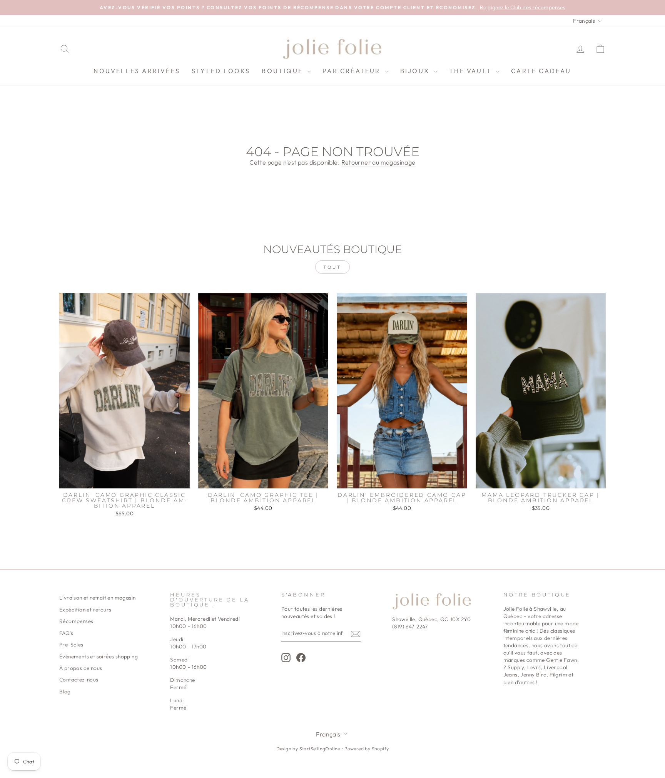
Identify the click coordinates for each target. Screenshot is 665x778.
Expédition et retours (85, 609)
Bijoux (416, 71)
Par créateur (352, 71)
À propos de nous (80, 668)
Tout (332, 267)
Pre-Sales (71, 644)
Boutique (283, 71)
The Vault (471, 71)
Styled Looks (221, 71)
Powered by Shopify (366, 748)
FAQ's (66, 633)
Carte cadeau (541, 71)
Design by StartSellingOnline (309, 748)
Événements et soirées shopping (98, 656)
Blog (65, 691)
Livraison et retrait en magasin (97, 597)
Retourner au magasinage (378, 162)
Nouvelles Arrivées (137, 71)
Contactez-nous (79, 679)
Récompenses (76, 621)
